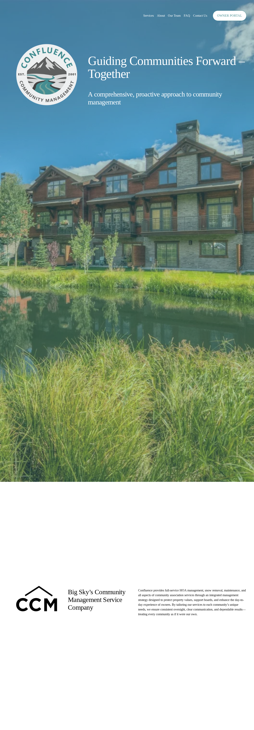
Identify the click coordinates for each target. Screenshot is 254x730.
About (161, 15)
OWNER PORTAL (229, 15)
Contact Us (200, 15)
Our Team (174, 15)
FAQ (187, 15)
